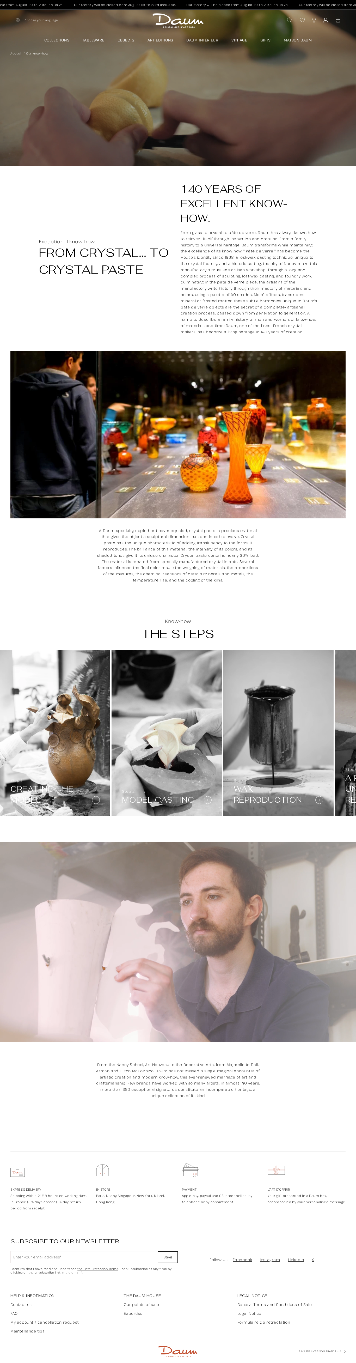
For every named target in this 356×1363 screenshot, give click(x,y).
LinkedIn (296, 1259)
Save (167, 1257)
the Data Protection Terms (97, 1269)
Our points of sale (141, 1304)
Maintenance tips (27, 1331)
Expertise (133, 1313)
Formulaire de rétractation (263, 1322)
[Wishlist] (302, 20)
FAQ (14, 1313)
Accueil (16, 53)
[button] (338, 20)
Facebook (242, 1259)
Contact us (21, 1304)
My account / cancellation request (44, 1322)
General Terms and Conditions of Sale (274, 1304)
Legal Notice (249, 1313)
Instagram (270, 1259)
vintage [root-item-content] (239, 40)
